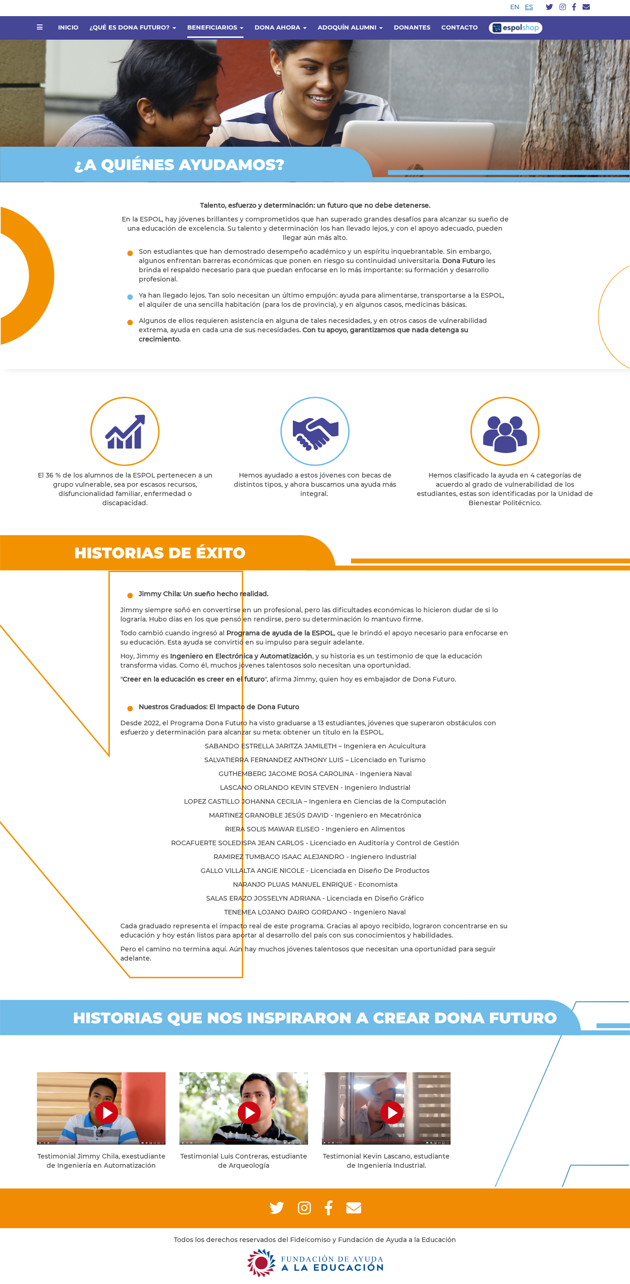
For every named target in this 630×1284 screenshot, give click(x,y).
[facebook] (574, 7)
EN (514, 7)
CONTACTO (459, 27)
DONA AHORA (278, 27)
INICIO (68, 27)
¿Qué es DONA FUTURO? (130, 27)
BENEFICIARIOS (213, 27)
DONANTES (412, 27)
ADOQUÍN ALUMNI (348, 27)
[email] (586, 7)
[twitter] (549, 7)
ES (529, 7)
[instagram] (562, 7)
